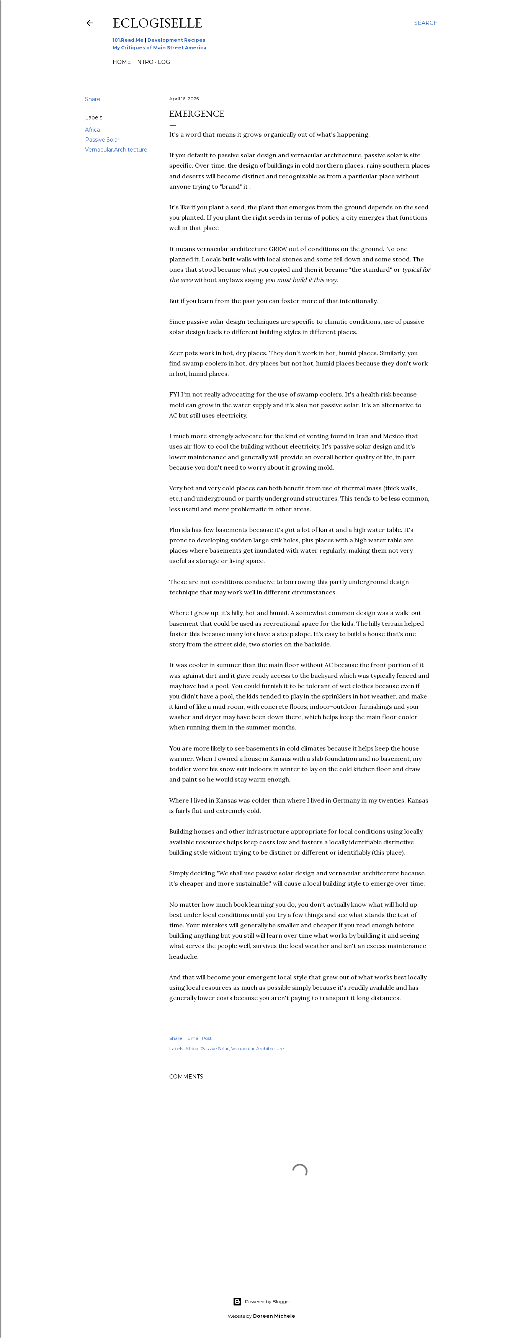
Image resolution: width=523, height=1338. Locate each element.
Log (164, 62)
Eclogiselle (157, 23)
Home (122, 62)
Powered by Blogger (267, 1301)
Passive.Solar (102, 139)
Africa (92, 129)
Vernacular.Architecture (116, 149)
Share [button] (92, 99)
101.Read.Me (128, 40)
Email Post (200, 1038)
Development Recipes (176, 40)
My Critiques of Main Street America (159, 48)
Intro (144, 62)
